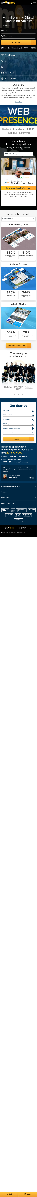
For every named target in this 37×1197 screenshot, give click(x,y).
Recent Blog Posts (7, 503)
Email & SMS (10, 73)
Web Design (10, 55)
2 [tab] (16, 394)
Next (33, 478)
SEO (7, 61)
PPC (6, 67)
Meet (28, 1194)
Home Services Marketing (16, 345)
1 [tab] (14, 394)
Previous (30, 478)
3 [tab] (18, 394)
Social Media (10, 78)
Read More (18, 102)
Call (10, 1194)
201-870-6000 (31, 2)
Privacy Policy (5, 533)
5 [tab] (22, 394)
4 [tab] (20, 394)
